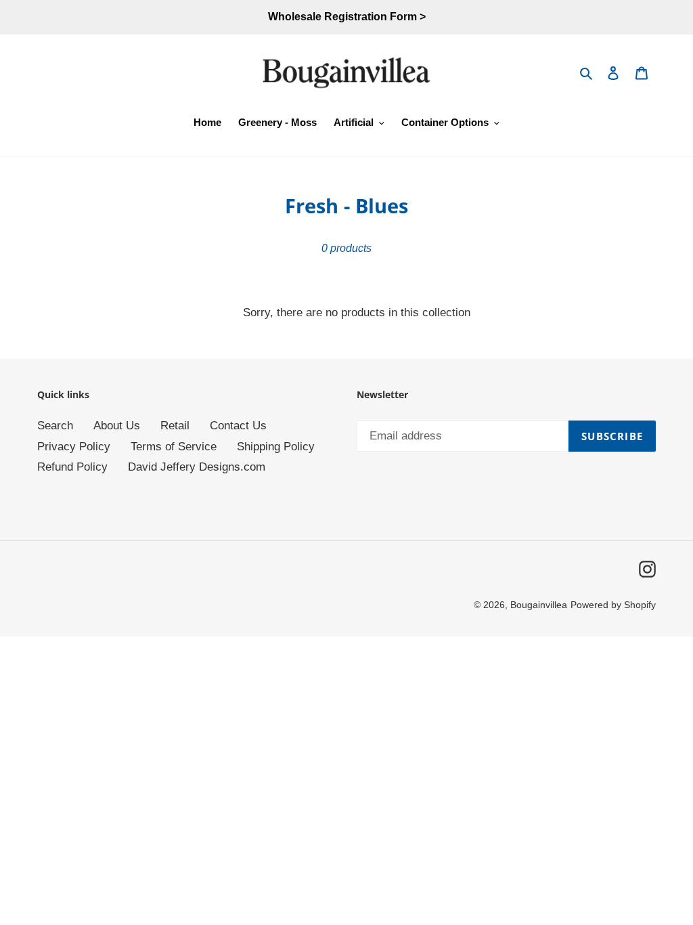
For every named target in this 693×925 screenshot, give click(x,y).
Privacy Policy (73, 446)
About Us (116, 425)
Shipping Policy (276, 446)
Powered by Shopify (613, 604)
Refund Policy (72, 466)
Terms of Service (174, 446)
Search (55, 425)
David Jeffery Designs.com (196, 466)
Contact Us (238, 425)
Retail (174, 425)
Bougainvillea (538, 604)
